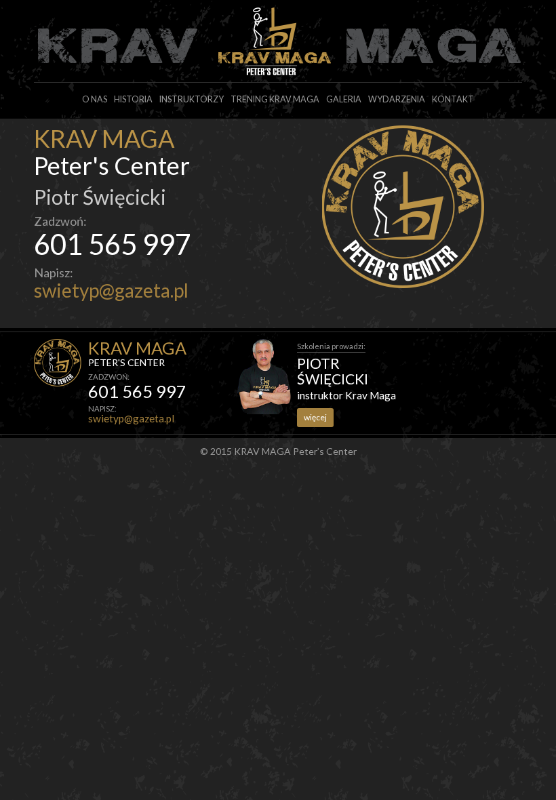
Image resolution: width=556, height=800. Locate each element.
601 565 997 (112, 244)
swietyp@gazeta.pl (111, 290)
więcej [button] (315, 417)
